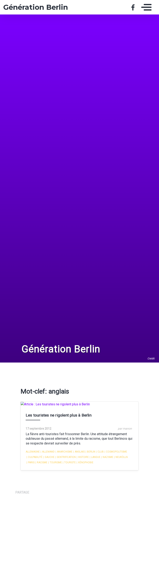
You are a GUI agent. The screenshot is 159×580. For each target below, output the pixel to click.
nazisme (107, 457)
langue (95, 457)
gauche (48, 457)
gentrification (65, 457)
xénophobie (85, 462)
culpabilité (34, 457)
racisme (41, 462)
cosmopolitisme (116, 451)
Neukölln (121, 457)
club (100, 451)
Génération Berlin (33, 7)
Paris (30, 462)
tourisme (55, 462)
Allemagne (33, 451)
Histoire (83, 457)
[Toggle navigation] (145, 7)
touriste (69, 462)
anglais (79, 451)
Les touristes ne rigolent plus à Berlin (59, 415)
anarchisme (63, 451)
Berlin (90, 451)
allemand (48, 451)
